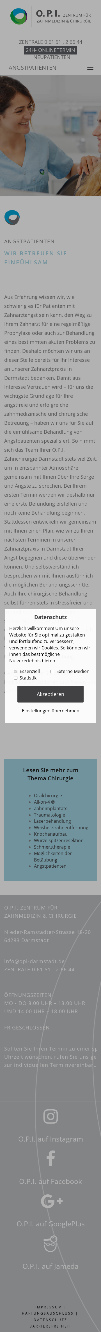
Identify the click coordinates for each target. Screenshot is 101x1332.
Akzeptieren (50, 694)
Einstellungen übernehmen (50, 711)
